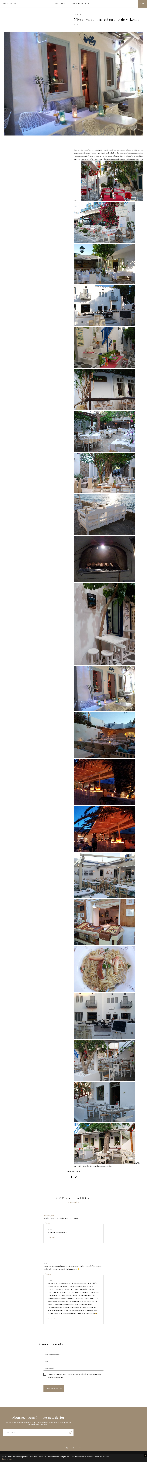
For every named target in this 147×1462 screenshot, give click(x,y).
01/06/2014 (47, 1274)
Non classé (77, 25)
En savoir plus (7, 1459)
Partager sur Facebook (71, 1177)
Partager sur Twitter (76, 1177)
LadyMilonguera (48, 1216)
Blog (142, 4)
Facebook (80, 1448)
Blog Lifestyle (9, 4)
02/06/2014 (51, 1318)
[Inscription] (70, 1432)
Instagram (67, 1448)
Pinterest (73, 1448)
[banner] (73, 3)
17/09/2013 (51, 1237)
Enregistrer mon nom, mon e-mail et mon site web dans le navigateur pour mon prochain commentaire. (74, 1375)
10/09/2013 (47, 1223)
